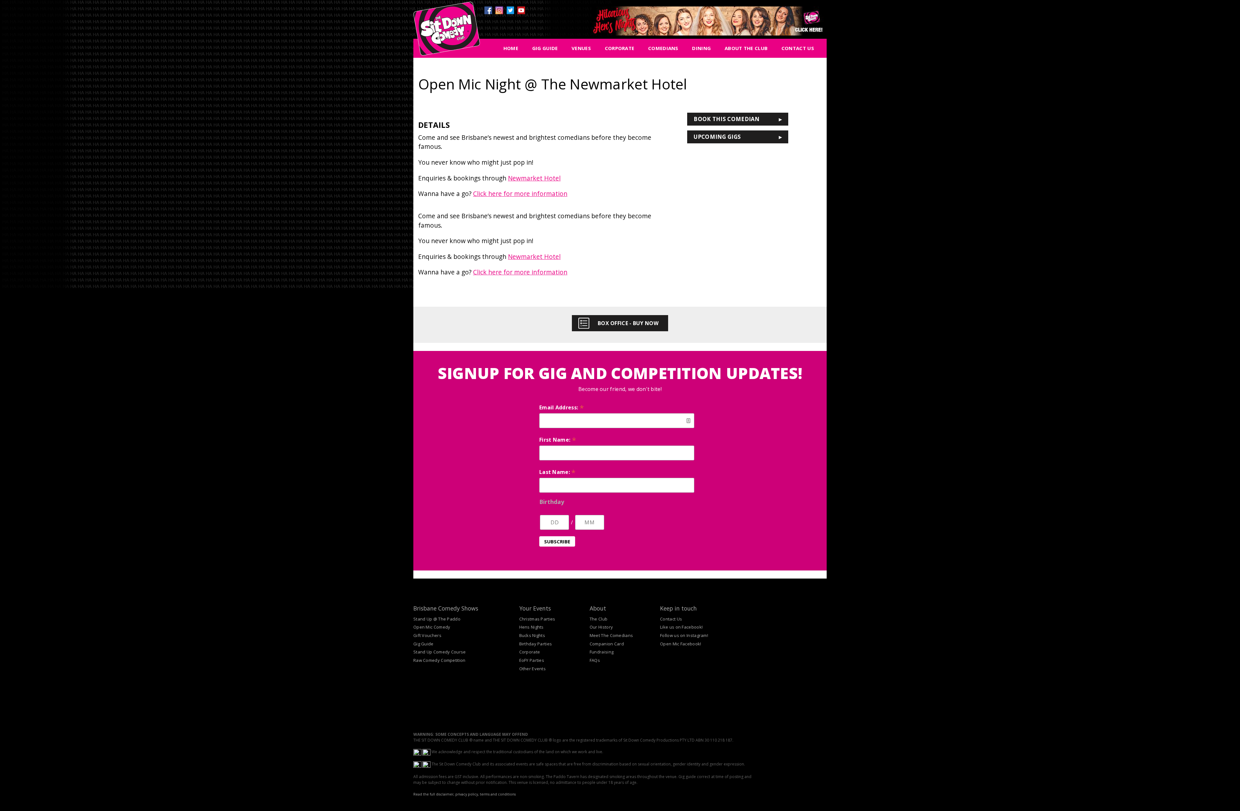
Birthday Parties (535, 644)
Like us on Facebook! (681, 627)
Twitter (510, 10)
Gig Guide (545, 48)
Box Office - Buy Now (628, 323)
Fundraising (602, 652)
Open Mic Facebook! (680, 644)
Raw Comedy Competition (439, 660)
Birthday (551, 502)
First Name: (557, 440)
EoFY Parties (531, 660)
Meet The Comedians (611, 635)
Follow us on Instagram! (684, 635)
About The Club (746, 48)
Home (510, 48)
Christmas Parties (537, 619)
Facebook (488, 10)
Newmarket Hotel (534, 178)
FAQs (595, 660)
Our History (601, 627)
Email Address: (561, 407)
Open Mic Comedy (431, 627)
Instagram (499, 10)
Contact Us (797, 48)
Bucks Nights (532, 635)
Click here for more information (520, 193)
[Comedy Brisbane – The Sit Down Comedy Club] (446, 31)
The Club (598, 619)
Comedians (663, 48)
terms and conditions (498, 794)
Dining (701, 48)
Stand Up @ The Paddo (436, 619)
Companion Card (607, 644)
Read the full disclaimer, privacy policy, (446, 794)
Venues (581, 48)
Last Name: (557, 472)
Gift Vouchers (427, 635)
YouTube (521, 10)
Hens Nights (531, 627)
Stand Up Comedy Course (439, 652)
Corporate (620, 48)
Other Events (532, 669)
